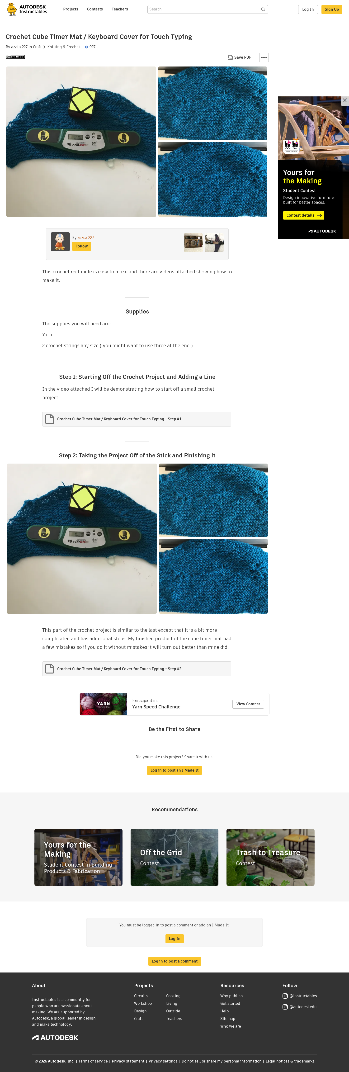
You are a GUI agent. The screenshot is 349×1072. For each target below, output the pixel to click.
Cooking (173, 996)
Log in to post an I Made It (174, 770)
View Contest (248, 704)
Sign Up (332, 9)
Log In (308, 9)
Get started (230, 1003)
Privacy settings (163, 1061)
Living (171, 1003)
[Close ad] (345, 101)
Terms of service (93, 1061)
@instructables (303, 996)
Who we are (230, 1026)
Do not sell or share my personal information (221, 1061)
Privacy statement (128, 1061)
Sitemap (227, 1018)
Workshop (143, 1003)
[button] (264, 57)
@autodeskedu (303, 1007)
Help (224, 1011)
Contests (95, 9)
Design (140, 1011)
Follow (81, 246)
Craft (37, 47)
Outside (173, 1011)
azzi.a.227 (19, 47)
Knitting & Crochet (63, 47)
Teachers (120, 9)
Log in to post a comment (175, 961)
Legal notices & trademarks (290, 1061)
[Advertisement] (313, 167)
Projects (70, 9)
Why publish (231, 996)
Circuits (141, 996)
